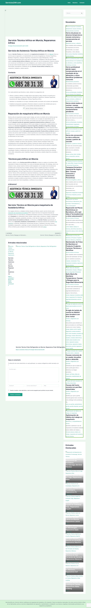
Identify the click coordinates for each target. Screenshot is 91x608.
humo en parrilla (70, 404)
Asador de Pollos (70, 374)
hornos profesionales (71, 92)
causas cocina (69, 154)
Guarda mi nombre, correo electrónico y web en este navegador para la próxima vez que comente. (31, 390)
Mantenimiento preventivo (72, 81)
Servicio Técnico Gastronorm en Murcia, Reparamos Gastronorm (11, 266)
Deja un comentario (20, 349)
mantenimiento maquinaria (72, 124)
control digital (69, 226)
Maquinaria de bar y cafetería (73, 43)
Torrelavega (69, 469)
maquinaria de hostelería (76, 434)
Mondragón (68, 532)
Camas (67, 590)
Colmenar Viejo (69, 511)
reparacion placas (70, 231)
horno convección (70, 156)
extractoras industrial (71, 194)
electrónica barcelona (76, 228)
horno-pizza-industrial (71, 54)
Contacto (82, 2)
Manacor (68, 574)
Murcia (51, 54)
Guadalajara (69, 494)
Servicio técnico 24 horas (72, 113)
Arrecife (68, 544)
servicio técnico (70, 56)
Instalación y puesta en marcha (73, 143)
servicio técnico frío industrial (73, 94)
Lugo (67, 481)
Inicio (69, 2)
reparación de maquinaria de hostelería (18, 212)
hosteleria (80, 54)
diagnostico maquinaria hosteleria (74, 192)
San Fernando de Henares (72, 561)
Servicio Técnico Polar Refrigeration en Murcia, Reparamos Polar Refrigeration (40, 347)
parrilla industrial (74, 406)
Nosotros (75, 2)
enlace (44, 226)
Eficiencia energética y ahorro (73, 179)
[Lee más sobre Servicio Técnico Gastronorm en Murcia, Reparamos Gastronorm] (11, 250)
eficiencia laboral (70, 432)
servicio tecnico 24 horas (72, 126)
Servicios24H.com (13, 3)
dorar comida (77, 154)
